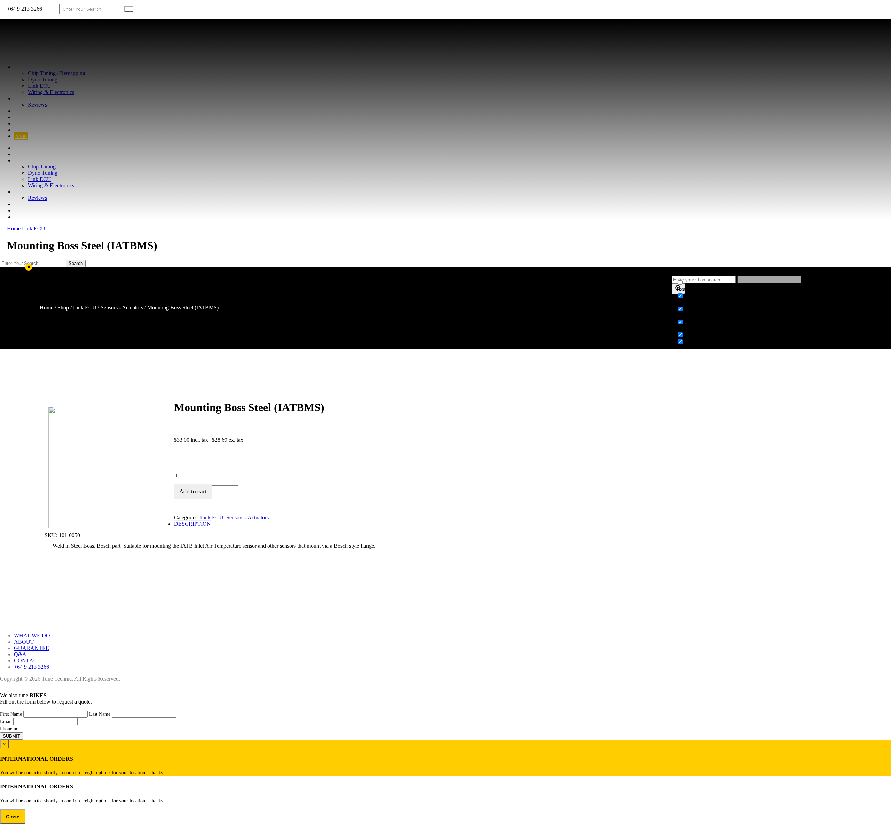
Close (12, 816)
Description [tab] (192, 524)
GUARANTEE (31, 111)
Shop (21, 136)
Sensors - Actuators (122, 308)
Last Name (99, 714)
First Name (11, 714)
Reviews (37, 105)
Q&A (20, 117)
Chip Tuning (42, 167)
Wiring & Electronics (51, 92)
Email (6, 721)
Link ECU (39, 86)
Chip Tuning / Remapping (56, 73)
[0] (16, 286)
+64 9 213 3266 (31, 667)
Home (14, 228)
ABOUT (24, 98)
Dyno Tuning (42, 80)
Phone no (9, 728)
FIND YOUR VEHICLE (42, 130)
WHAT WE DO (32, 67)
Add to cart (193, 491)
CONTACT (27, 123)
